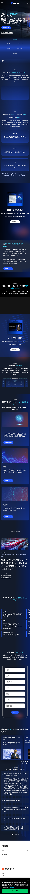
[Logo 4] (20, 49)
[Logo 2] (20, 44)
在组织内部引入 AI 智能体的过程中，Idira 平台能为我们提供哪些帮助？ (15, 828)
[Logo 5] (15, 54)
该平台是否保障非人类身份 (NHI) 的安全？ (15, 819)
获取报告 (14, 221)
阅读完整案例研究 (6, 577)
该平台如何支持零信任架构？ (13, 800)
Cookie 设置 (15, 891)
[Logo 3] (9, 49)
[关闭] (28, 880)
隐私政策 (12, 887)
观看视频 (5, 27)
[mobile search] (28, 3)
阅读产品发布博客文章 (7, 32)
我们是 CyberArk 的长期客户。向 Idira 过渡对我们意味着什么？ (15, 774)
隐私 (3, 873)
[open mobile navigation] (2, 3)
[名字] (15, 670)
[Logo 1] (9, 44)
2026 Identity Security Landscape (14, 174)
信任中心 (4, 876)
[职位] (15, 694)
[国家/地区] (15, 705)
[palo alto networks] (15, 3)
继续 (14, 712)
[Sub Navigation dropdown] (15, 61)
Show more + (15, 834)
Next (26, 762)
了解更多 (7, 268)
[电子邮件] (15, 682)
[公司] (15, 688)
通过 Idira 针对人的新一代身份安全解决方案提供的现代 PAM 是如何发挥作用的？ (16, 809)
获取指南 (14, 349)
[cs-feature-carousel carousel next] (27, 544)
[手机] (15, 700)
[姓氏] (15, 676)
